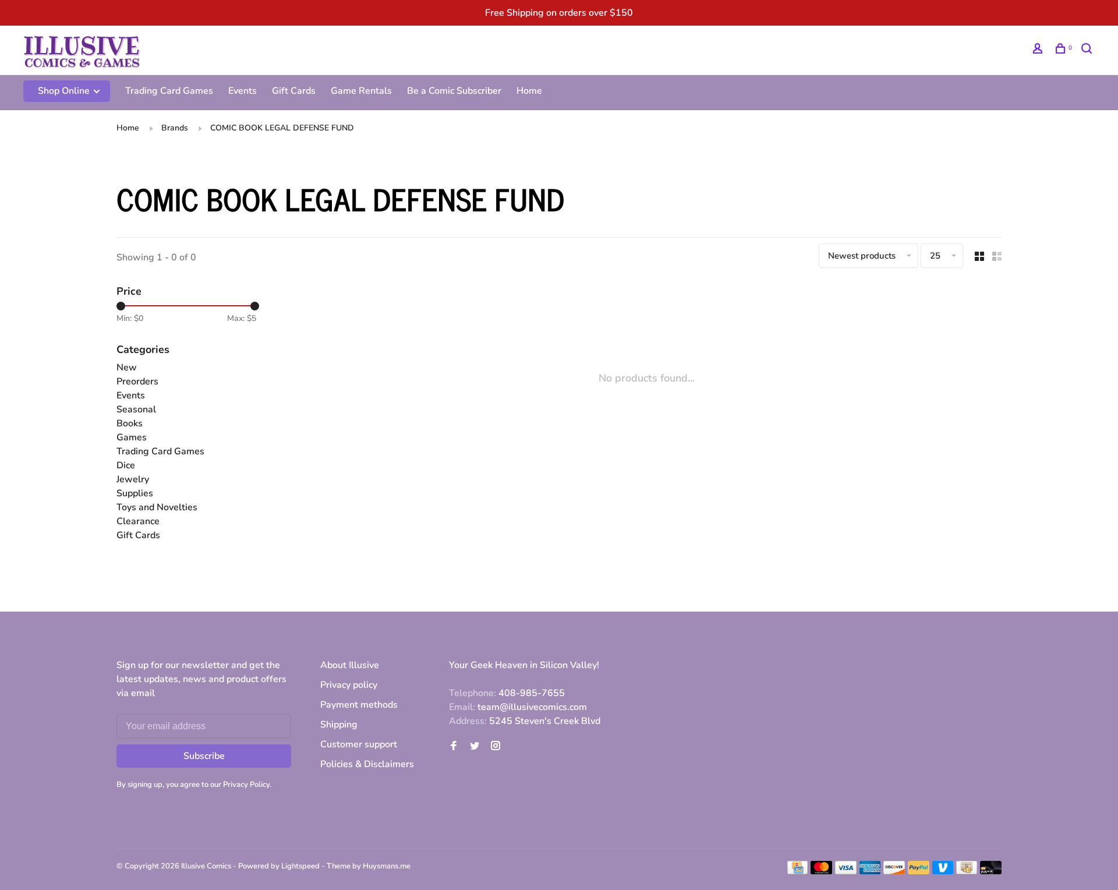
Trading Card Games (169, 90)
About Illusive (349, 665)
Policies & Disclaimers (367, 764)
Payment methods (359, 704)
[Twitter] (474, 746)
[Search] (1088, 50)
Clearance (138, 521)
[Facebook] (453, 746)
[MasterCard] (821, 871)
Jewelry (132, 479)
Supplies (134, 493)
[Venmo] (943, 871)
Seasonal (136, 409)
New (126, 367)
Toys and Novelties (156, 507)
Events (242, 90)
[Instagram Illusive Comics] (495, 746)
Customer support (358, 744)
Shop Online (65, 90)
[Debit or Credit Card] (991, 871)
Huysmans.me (387, 866)
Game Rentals (361, 90)
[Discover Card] (894, 871)
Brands (174, 127)
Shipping (339, 724)
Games (131, 437)
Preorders (137, 381)
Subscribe (204, 756)
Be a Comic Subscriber (454, 90)
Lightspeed (300, 866)
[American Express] (870, 871)
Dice (125, 465)
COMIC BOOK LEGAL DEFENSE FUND (282, 127)
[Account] (1039, 50)
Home (529, 90)
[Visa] (846, 871)
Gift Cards (294, 90)
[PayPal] (918, 871)
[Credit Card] (797, 871)
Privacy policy (348, 685)
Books (129, 423)
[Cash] (966, 871)
